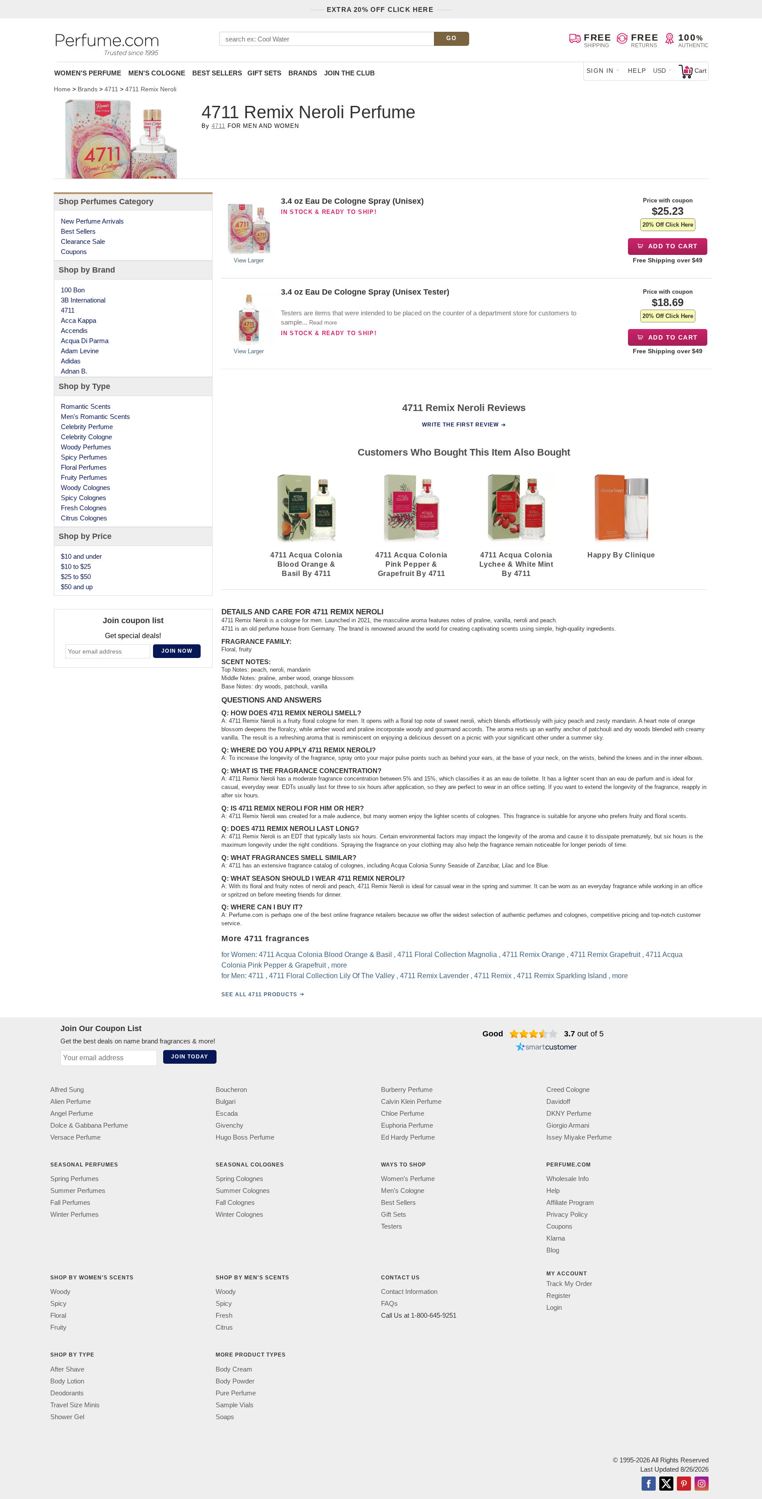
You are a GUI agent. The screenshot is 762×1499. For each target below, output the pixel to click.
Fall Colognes (235, 1202)
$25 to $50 (76, 576)
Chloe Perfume (402, 1113)
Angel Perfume (71, 1113)
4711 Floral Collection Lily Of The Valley (332, 976)
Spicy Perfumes (84, 457)
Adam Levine (80, 351)
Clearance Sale (83, 241)
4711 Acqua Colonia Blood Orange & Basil (325, 955)
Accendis (74, 330)
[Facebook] (649, 1484)
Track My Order (569, 1283)
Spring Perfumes (74, 1178)
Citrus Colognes (84, 518)
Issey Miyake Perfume (579, 1137)
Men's (156, 73)
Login (554, 1307)
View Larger (249, 260)
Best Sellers (217, 73)
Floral (58, 1315)
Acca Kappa (78, 320)
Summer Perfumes (77, 1190)
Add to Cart (672, 246)
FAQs (389, 1303)
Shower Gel (67, 1416)
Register (558, 1295)
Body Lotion (67, 1381)
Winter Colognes (239, 1214)
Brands (302, 73)
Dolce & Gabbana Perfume (89, 1125)
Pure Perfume (236, 1393)
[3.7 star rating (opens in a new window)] (534, 1033)
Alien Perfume (70, 1101)
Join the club (349, 73)
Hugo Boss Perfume (245, 1137)
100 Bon (73, 290)
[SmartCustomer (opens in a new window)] (546, 1048)
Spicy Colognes (83, 497)
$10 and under (81, 556)
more (339, 965)
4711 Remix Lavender (434, 976)
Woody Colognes (85, 487)
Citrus (224, 1327)
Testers (391, 1226)
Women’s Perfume (408, 1178)
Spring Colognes (239, 1178)
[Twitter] (666, 1484)
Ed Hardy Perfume (408, 1137)
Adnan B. (74, 371)
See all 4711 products (259, 995)
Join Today (189, 1057)
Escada (227, 1113)
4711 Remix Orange (533, 955)
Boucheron (231, 1089)
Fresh (224, 1315)
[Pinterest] (684, 1484)
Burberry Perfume (407, 1089)
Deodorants (67, 1393)
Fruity (58, 1327)
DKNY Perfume (568, 1113)
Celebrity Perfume (87, 426)
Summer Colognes (243, 1190)
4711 (218, 126)
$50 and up (77, 587)
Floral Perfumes (84, 467)
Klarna (555, 1238)
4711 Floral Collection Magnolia (447, 955)
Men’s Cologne (402, 1190)
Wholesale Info (567, 1178)
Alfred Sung (67, 1089)
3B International (83, 300)
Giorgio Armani (567, 1125)
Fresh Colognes (84, 508)
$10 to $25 (76, 566)
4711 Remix (493, 976)
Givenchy (229, 1125)
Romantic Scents (86, 406)
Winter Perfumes (74, 1214)
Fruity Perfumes (84, 477)
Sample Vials (235, 1405)
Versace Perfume (75, 1137)
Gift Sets (264, 73)
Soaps (225, 1416)
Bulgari (225, 1101)
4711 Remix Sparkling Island (562, 976)
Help (637, 70)
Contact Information (409, 1291)
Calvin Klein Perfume (411, 1101)
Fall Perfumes (70, 1202)
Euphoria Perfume (407, 1125)
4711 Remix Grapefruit (605, 955)
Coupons (74, 251)
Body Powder (235, 1381)
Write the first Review (460, 425)
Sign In (600, 70)
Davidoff (558, 1101)
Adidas (71, 361)
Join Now (176, 651)
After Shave (67, 1369)
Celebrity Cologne (86, 437)
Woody (60, 1291)
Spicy (58, 1303)
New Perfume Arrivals (92, 221)
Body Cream (234, 1369)
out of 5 (584, 1033)
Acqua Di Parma (84, 340)
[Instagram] (702, 1484)
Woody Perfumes (86, 447)
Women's (87, 73)
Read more (323, 322)
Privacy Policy (567, 1214)
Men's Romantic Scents (95, 416)
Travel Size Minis (75, 1405)
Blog (552, 1250)
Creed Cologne (568, 1089)
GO (451, 38)
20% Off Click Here (667, 224)
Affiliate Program (570, 1202)
